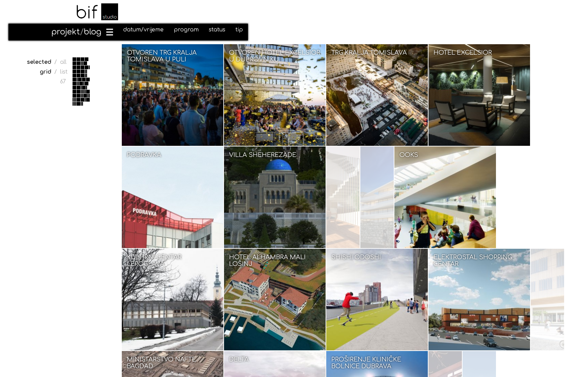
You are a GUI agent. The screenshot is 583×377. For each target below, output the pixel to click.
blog (92, 31)
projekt (65, 31)
